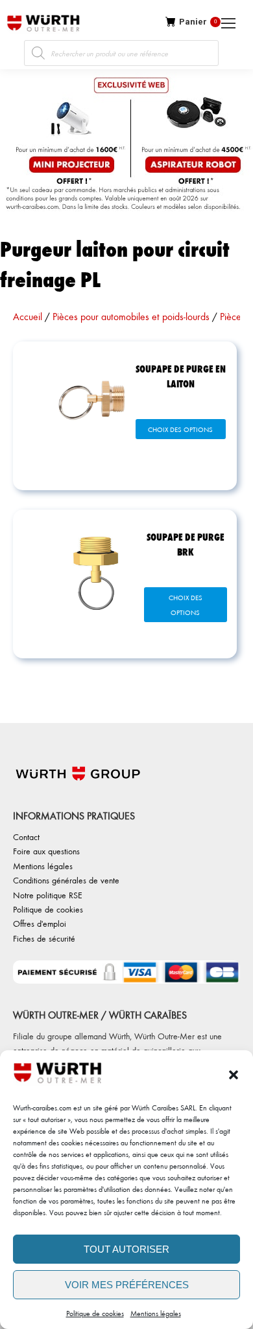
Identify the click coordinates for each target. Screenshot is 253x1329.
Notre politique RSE (47, 894)
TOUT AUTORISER (126, 1249)
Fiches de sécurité (44, 938)
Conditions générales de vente (66, 879)
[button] (233, 1074)
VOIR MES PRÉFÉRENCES (127, 1284)
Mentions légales (155, 1313)
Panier (198, 22)
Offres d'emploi (39, 923)
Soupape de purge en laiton (181, 375)
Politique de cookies (95, 1313)
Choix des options (180, 429)
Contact (26, 836)
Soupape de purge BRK (185, 543)
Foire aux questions (46, 850)
